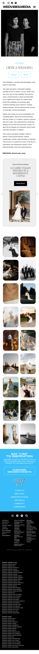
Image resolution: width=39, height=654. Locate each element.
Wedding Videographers (31, 526)
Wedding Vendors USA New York (11, 604)
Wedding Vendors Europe (9, 574)
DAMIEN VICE (29, 549)
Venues (29, 541)
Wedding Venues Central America (12, 626)
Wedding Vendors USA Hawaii (10, 599)
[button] (34, 7)
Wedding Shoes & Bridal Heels (19, 545)
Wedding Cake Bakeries (18, 523)
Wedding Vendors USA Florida (11, 597)
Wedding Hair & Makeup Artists (31, 532)
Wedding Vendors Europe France (12, 576)
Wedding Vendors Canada (9, 569)
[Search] (26, 516)
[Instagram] (8, 3)
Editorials (5, 520)
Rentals (16, 542)
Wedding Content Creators (19, 525)
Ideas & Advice (6, 532)
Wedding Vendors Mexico (9, 586)
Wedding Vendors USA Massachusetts (13, 601)
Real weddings (23, 164)
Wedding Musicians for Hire (18, 537)
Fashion (4, 527)
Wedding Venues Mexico (9, 630)
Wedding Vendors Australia (10, 567)
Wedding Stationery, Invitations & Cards (30, 522)
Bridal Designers (19, 520)
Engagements (6, 535)
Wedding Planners (17, 540)
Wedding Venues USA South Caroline (13, 645)
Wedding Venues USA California (11, 642)
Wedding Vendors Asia (8, 565)
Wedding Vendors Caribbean (10, 571)
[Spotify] (16, 3)
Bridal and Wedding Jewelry (19, 531)
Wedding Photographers (31, 535)
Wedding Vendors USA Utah (10, 611)
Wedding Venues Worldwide (10, 647)
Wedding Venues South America (11, 633)
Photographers (20, 63)
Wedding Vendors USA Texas (10, 609)
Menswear (17, 533)
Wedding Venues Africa (9, 618)
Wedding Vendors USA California (12, 594)
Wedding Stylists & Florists (32, 529)
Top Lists (5, 523)
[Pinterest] (12, 3)
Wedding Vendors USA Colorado (11, 596)
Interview (5, 528)
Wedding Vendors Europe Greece (12, 579)
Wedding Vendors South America (12, 589)
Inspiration (5, 522)
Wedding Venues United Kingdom (11, 635)
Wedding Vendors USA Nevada (11, 602)
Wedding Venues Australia (10, 621)
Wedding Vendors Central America (12, 572)
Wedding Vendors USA (8, 592)
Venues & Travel (7, 525)
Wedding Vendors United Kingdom (12, 591)
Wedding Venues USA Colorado (11, 643)
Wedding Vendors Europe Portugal (13, 582)
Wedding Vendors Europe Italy (11, 581)
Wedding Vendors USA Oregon (11, 606)
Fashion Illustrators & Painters (31, 539)
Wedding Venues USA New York (11, 638)
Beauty (4, 533)
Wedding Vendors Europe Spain (11, 584)
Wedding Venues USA (8, 637)
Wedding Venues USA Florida (10, 640)
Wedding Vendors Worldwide (10, 612)
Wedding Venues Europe (9, 628)
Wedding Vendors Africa (9, 564)
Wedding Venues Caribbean (10, 625)
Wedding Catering (17, 528)
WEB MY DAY (21, 549)
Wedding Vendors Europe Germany (12, 577)
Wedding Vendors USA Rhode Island (12, 607)
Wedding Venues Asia (8, 620)
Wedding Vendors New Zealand (11, 587)
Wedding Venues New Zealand (11, 632)
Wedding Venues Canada (9, 623)
